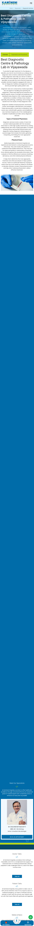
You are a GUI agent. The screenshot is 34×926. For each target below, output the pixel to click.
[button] (3, 183)
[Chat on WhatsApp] (30, 917)
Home (11, 8)
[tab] (5, 54)
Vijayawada (18, 8)
